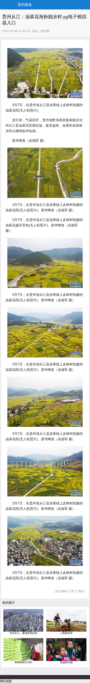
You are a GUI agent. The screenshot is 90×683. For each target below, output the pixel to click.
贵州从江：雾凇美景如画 (23, 633)
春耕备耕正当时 (23, 662)
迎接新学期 (66, 662)
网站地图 (6, 681)
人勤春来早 (66, 633)
